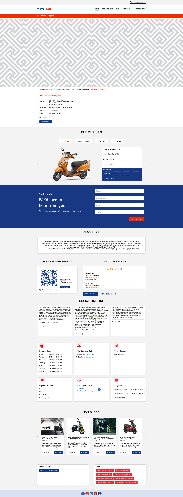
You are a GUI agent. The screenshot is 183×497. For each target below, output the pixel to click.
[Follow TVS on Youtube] (96, 494)
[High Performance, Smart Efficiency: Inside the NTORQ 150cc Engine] (104, 426)
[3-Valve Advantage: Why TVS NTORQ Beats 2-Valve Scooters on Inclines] (130, 426)
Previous (37, 164)
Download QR (65, 287)
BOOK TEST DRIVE (108, 178)
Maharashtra (90, 354)
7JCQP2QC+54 (80, 389)
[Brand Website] (100, 494)
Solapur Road (53, 470)
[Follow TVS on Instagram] (91, 494)
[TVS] (44, 9)
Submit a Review (90, 294)
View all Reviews (107, 294)
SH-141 (42, 470)
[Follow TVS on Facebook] (83, 494)
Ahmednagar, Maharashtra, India (86, 391)
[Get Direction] (99, 390)
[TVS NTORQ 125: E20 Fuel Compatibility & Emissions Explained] (52, 426)
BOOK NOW (106, 174)
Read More (58, 452)
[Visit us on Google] (87, 494)
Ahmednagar (90, 357)
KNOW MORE (107, 169)
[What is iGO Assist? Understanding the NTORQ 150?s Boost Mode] (78, 426)
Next (145, 164)
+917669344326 (54, 110)
